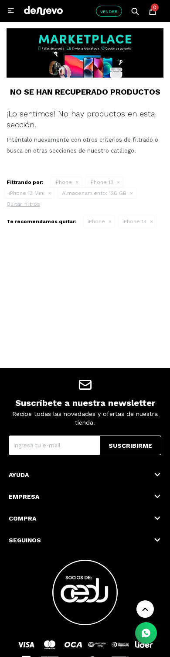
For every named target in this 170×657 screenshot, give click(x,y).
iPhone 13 (101, 182)
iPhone (63, 182)
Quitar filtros (23, 204)
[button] (135, 11)
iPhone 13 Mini (26, 193)
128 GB (94, 193)
